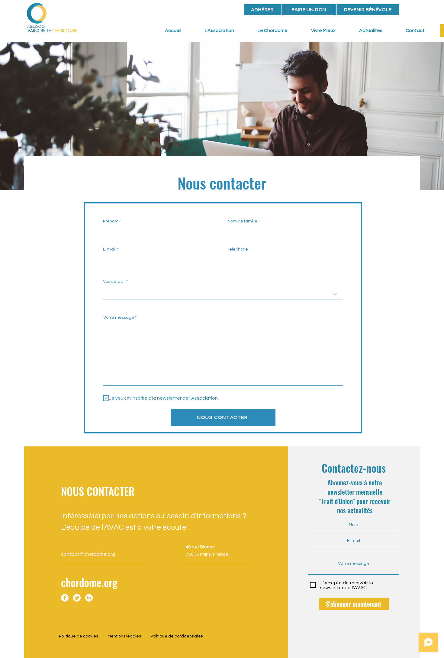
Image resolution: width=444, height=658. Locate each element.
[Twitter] (77, 598)
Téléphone (237, 249)
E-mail (109, 249)
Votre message (118, 317)
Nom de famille (242, 221)
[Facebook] (65, 598)
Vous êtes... (114, 281)
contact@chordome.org (88, 554)
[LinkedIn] (89, 598)
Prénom (110, 221)
